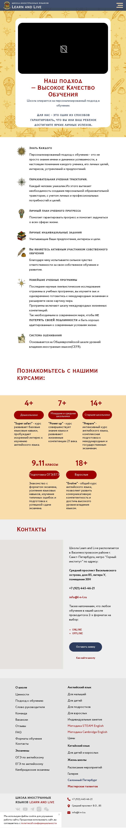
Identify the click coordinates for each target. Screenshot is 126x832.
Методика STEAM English (86, 726)
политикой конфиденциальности (39, 823)
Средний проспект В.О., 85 (86, 806)
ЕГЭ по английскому (29, 764)
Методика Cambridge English (87, 732)
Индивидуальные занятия (85, 719)
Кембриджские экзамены (32, 770)
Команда (21, 713)
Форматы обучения (28, 738)
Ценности (22, 694)
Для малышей (77, 694)
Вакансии (21, 720)
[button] (85, 647)
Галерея (73, 774)
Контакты (22, 744)
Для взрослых (77, 713)
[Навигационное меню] (119, 5)
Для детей (75, 700)
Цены (71, 738)
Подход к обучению (29, 701)
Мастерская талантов (83, 786)
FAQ (18, 732)
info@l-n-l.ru (78, 597)
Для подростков (79, 707)
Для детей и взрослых (83, 753)
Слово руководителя (30, 707)
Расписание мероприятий (85, 767)
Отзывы (20, 726)
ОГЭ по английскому (29, 757)
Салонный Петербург (82, 780)
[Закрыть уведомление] (59, 814)
